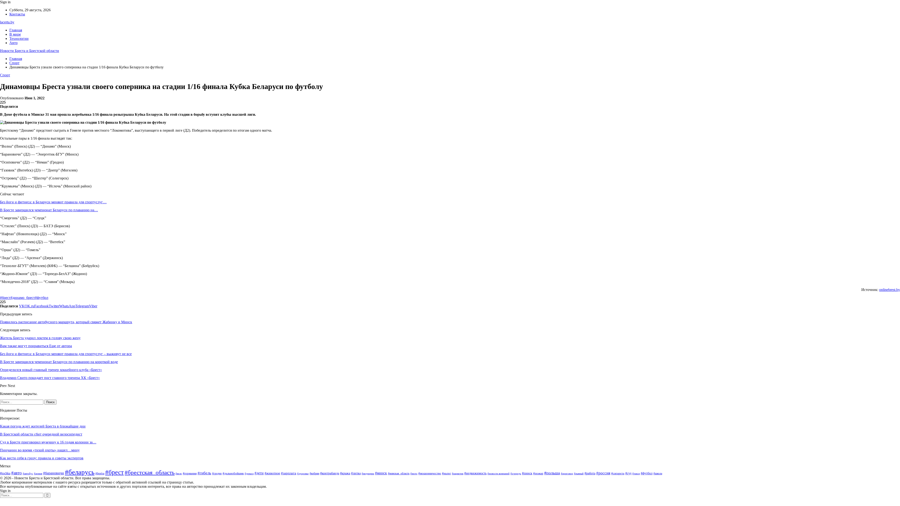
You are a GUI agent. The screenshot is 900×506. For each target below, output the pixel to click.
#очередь (515, 473)
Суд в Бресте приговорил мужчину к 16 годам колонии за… (48, 442)
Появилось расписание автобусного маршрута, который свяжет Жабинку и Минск (66, 322)
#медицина (368, 473)
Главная (15, 30)
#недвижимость (475, 473)
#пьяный (579, 473)
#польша (552, 473)
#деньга (249, 473)
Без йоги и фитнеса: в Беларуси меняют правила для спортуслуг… (53, 202)
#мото (413, 473)
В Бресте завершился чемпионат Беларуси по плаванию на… (49, 210)
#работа (590, 473)
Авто (13, 43)
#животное (272, 473)
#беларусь (79, 472)
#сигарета (617, 473)
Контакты (17, 14)
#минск (381, 473)
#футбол (41, 298)
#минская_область (398, 473)
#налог (446, 473)
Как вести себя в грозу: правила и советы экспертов (41, 458)
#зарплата (288, 473)
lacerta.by (7, 22)
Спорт (5, 75)
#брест (5, 298)
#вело (179, 473)
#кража (345, 473)
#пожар (538, 473)
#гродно (217, 473)
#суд (628, 473)
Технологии (19, 39)
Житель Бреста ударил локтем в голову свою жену (40, 338)
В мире (15, 34)
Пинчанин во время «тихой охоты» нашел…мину (40, 450)
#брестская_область (150, 472)
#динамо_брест (23, 298)
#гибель (204, 473)
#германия (190, 473)
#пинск (527, 473)
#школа (657, 473)
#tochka (5, 473)
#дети (259, 473)
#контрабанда (329, 473)
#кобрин (314, 473)
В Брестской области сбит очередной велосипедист (41, 434)
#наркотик (457, 473)
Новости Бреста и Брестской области (29, 51)
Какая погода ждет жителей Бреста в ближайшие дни (43, 426)
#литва (356, 473)
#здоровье (303, 473)
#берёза (99, 473)
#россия (603, 473)
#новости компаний (499, 473)
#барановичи (53, 473)
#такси (636, 473)
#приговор (567, 473)
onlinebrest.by (889, 290)
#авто (16, 472)
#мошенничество (429, 473)
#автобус (28, 473)
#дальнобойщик (233, 473)
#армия (38, 473)
